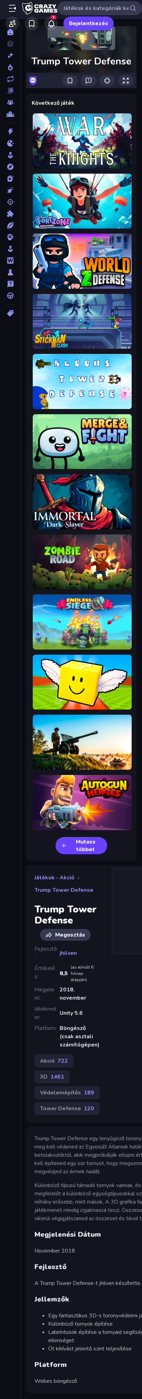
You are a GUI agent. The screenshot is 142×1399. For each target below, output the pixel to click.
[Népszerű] (10, 67)
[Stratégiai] (10, 237)
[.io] (10, 143)
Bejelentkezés (88, 23)
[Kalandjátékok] (10, 167)
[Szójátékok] (10, 260)
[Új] (10, 55)
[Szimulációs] (10, 249)
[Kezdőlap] (10, 32)
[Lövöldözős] (10, 202)
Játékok (44, 877)
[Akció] (10, 131)
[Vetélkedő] (10, 284)
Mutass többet (85, 845)
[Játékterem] (10, 155)
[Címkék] (10, 313)
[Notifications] (51, 23)
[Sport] (10, 225)
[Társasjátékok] (10, 272)
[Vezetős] (10, 296)
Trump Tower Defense (63, 890)
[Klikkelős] (10, 190)
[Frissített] (10, 79)
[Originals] (10, 90)
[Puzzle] (10, 213)
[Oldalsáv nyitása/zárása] (12, 8)
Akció (67, 877)
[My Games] (32, 23)
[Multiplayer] (10, 102)
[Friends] (12, 23)
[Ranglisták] (10, 114)
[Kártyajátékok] (10, 178)
